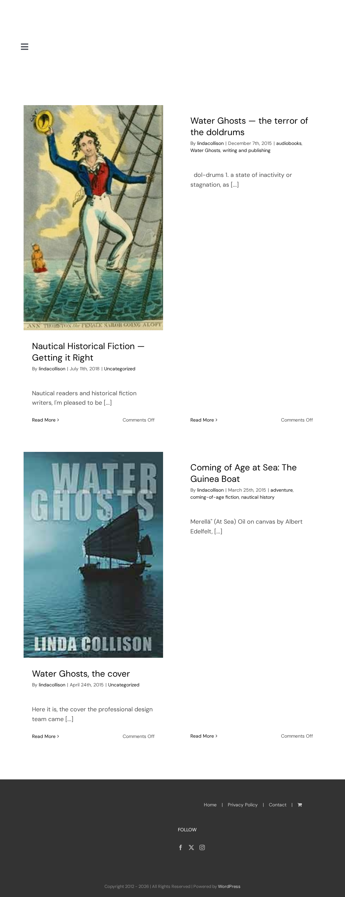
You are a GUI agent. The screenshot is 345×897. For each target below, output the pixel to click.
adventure (282, 490)
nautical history (258, 497)
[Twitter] (191, 847)
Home (210, 805)
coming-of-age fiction (214, 497)
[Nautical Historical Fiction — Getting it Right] (93, 217)
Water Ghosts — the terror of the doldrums (249, 126)
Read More (44, 420)
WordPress (229, 886)
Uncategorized (119, 369)
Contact (277, 805)
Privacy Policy (243, 805)
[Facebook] (180, 847)
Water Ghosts (205, 150)
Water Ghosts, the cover (81, 673)
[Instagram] (202, 847)
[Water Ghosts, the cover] (93, 555)
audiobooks (289, 143)
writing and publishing (247, 150)
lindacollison (52, 369)
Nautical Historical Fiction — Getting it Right (88, 351)
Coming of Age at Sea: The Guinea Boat (243, 473)
